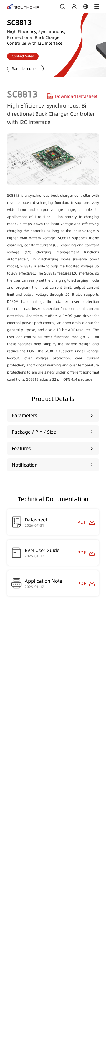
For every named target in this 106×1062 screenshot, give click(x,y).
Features (21, 448)
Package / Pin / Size (34, 432)
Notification (25, 465)
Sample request (25, 68)
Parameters (24, 415)
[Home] (23, 6)
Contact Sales (23, 56)
